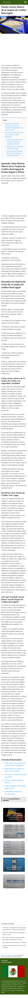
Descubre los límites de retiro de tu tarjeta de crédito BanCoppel (14, 135)
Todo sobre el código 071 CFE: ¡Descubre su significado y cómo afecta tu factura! (14, 928)
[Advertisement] (14, 49)
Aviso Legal (4, 960)
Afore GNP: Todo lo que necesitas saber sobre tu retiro (13, 933)
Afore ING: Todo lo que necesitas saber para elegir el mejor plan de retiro (13, 938)
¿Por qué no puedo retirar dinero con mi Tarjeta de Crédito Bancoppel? (14, 153)
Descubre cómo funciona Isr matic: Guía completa (14, 946)
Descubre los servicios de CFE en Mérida (14, 942)
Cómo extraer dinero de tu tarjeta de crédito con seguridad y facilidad (15, 142)
